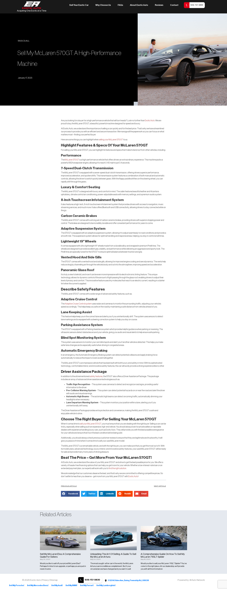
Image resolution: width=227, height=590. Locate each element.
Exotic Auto (150, 121)
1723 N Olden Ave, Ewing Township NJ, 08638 (128, 580)
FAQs (120, 5)
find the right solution (117, 468)
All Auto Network (197, 580)
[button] (23, 40)
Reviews (159, 5)
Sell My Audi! (57, 585)
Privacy (45, 580)
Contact (174, 5)
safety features (96, 376)
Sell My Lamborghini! (105, 585)
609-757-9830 (196, 5)
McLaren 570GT (72, 160)
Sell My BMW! (71, 585)
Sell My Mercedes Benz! (37, 585)
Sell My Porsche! (16, 585)
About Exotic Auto (139, 5)
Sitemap (54, 580)
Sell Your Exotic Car (79, 5)
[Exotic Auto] (31, 5)
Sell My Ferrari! (87, 585)
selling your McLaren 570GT (111, 140)
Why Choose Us (103, 5)
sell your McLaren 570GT (90, 424)
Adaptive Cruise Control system (78, 304)
